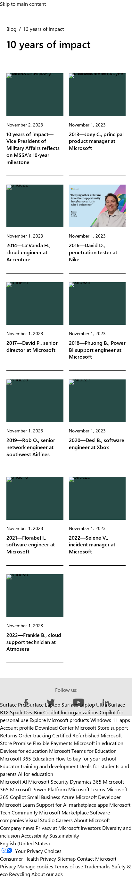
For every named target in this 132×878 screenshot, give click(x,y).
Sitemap (66, 858)
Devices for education (24, 750)
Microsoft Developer (98, 797)
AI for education (35, 773)
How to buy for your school (85, 758)
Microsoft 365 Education (27, 758)
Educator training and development (39, 766)
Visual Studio (39, 820)
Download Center (54, 727)
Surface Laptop (43, 704)
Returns (8, 735)
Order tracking (35, 735)
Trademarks (97, 866)
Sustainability (64, 835)
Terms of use (68, 866)
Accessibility (34, 835)
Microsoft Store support (101, 727)
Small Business (43, 797)
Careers (64, 820)
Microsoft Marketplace (64, 812)
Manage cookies (35, 866)
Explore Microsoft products (59, 720)
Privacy (8, 866)
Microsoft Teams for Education (83, 750)
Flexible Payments (52, 743)
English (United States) (25, 843)
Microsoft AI (13, 781)
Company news (17, 827)
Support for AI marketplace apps (72, 804)
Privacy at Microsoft (57, 827)
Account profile (17, 727)
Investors (91, 827)
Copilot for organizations (70, 712)
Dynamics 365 (86, 781)
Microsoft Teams (86, 789)
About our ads (47, 874)
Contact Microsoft (96, 858)
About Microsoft (92, 820)
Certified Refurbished (75, 735)
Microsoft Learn (17, 804)
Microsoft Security (48, 781)
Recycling (19, 874)
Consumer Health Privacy (28, 858)
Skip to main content (23, 3)
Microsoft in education (98, 743)
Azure (68, 797)
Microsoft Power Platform (38, 789)
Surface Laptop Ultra (84, 704)
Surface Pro (13, 704)
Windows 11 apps (110, 720)
